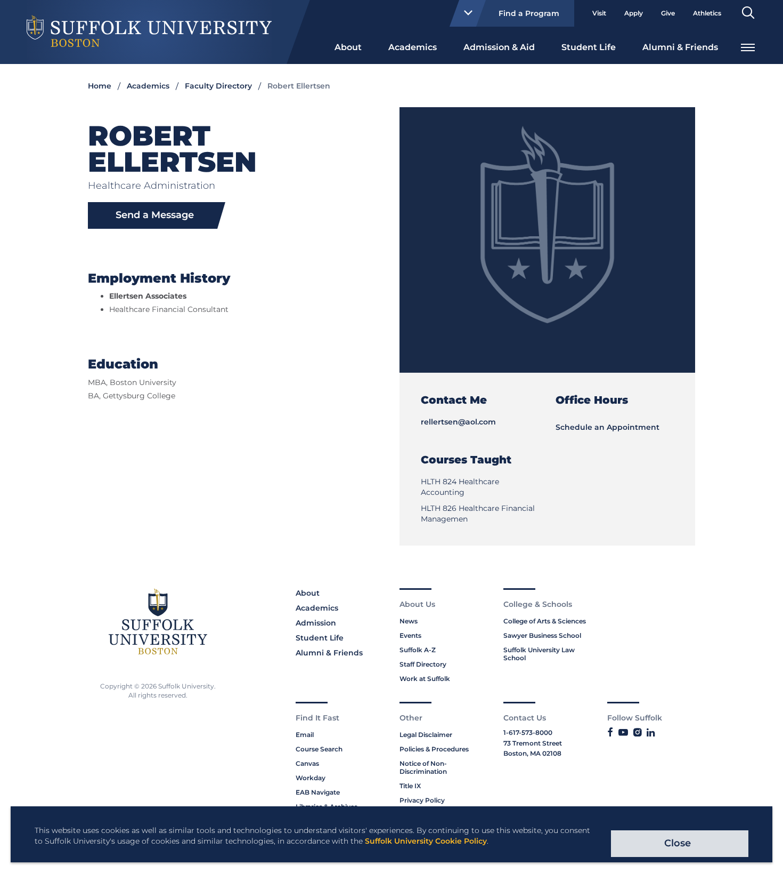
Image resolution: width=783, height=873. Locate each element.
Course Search (319, 749)
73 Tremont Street (532, 743)
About (348, 47)
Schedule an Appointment (607, 427)
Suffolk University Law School (539, 654)
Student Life (588, 47)
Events (410, 635)
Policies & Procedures (434, 749)
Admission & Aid (499, 47)
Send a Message (155, 215)
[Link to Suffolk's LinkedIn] (651, 732)
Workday (310, 778)
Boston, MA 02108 (532, 753)
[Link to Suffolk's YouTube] (623, 732)
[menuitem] (348, 46)
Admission (316, 623)
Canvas (307, 763)
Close (677, 843)
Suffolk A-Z (417, 650)
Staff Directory (422, 664)
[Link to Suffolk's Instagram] (637, 732)
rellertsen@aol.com (458, 422)
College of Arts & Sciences (544, 621)
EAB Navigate (318, 792)
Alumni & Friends (680, 47)
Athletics (707, 13)
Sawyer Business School (542, 635)
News (408, 621)
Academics (412, 47)
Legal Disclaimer (425, 735)
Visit (599, 13)
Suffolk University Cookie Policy (426, 841)
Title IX (410, 786)
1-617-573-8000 (527, 732)
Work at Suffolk (424, 679)
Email (305, 735)
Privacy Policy (422, 800)
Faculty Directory (218, 86)
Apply (633, 13)
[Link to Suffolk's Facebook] (610, 732)
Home (99, 86)
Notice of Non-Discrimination (423, 767)
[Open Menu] (747, 46)
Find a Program (529, 13)
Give (668, 13)
